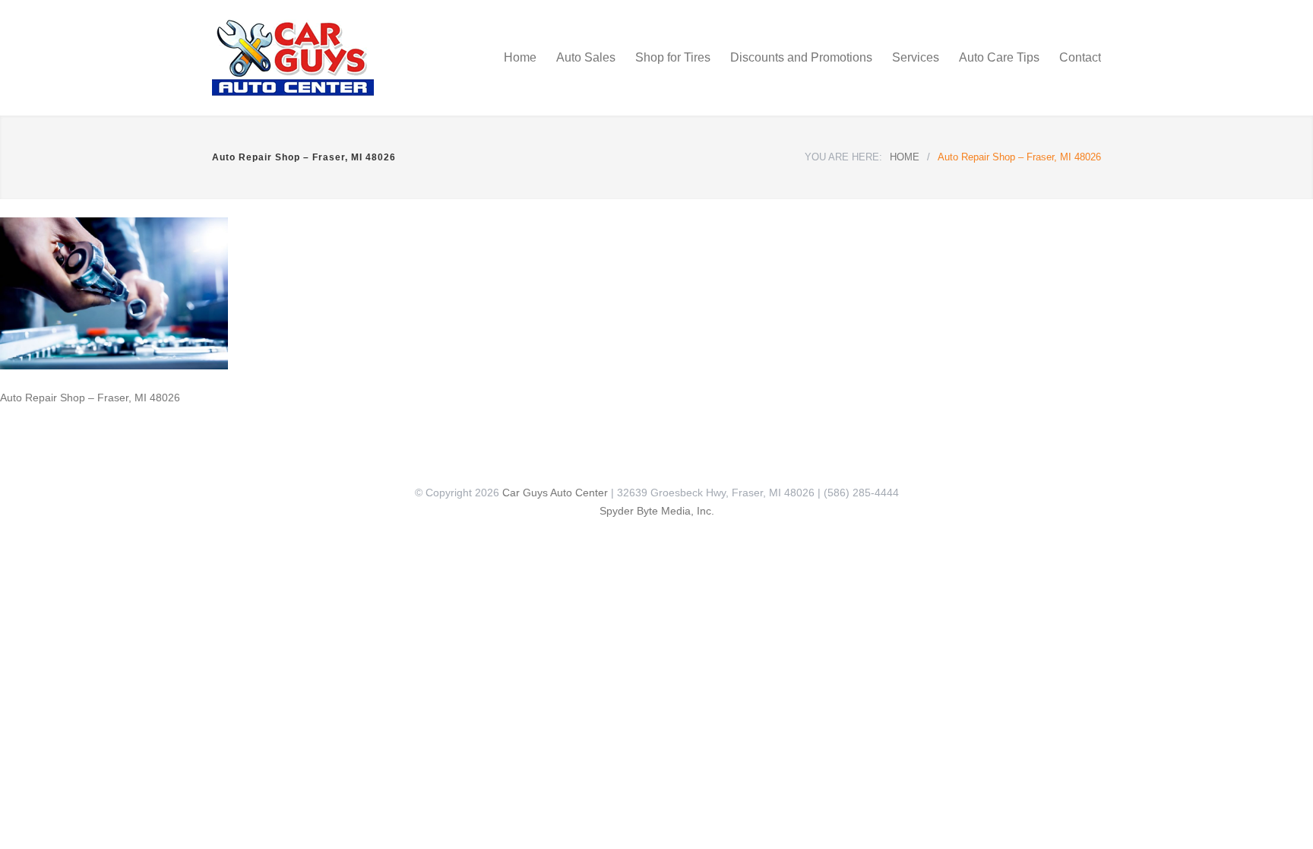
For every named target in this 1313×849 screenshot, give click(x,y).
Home (520, 57)
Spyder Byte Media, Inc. (657, 511)
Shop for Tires (672, 57)
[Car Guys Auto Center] (352, 58)
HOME (904, 157)
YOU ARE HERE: (843, 157)
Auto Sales (585, 57)
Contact (1080, 57)
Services (915, 57)
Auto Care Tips (999, 57)
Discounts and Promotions (801, 57)
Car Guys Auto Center (555, 492)
